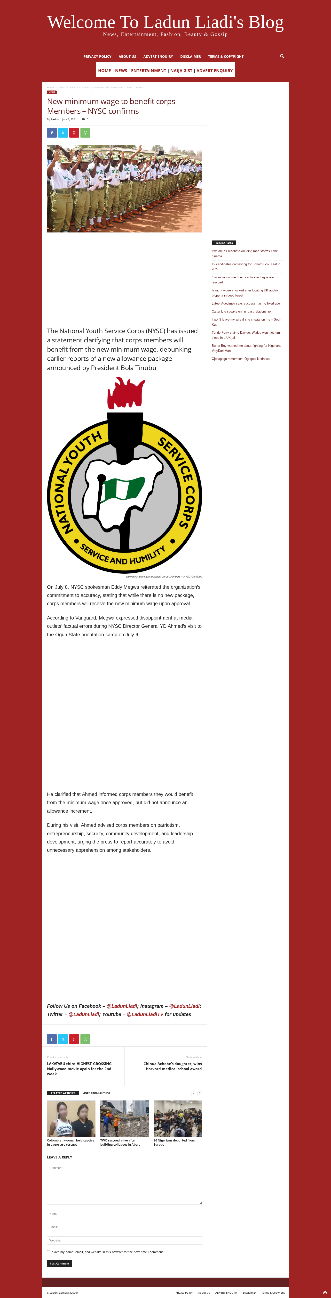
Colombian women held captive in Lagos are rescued (70, 1142)
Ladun (55, 119)
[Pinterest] (74, 133)
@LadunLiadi (122, 1006)
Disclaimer (190, 56)
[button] (282, 56)
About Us (127, 56)
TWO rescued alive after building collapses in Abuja (120, 1142)
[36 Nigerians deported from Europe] (178, 1118)
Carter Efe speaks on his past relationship (241, 311)
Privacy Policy (97, 56)
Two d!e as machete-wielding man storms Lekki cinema (245, 253)
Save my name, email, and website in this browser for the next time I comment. (108, 1252)
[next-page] (199, 1093)
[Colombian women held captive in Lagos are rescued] (71, 1118)
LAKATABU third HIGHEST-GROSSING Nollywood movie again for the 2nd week (79, 1068)
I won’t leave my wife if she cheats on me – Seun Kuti (246, 322)
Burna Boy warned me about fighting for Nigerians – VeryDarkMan (248, 348)
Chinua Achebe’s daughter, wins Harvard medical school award (172, 1066)
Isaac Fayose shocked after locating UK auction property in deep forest (245, 293)
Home (50, 87)
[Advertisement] (124, 245)
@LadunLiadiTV (145, 1014)
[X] (63, 133)
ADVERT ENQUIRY (158, 56)
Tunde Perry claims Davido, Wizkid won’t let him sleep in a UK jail (246, 335)
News (61, 87)
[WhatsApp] (85, 133)
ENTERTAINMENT (148, 70)
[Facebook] (52, 133)
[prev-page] (193, 1093)
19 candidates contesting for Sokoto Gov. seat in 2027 (246, 266)
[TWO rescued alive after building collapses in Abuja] (124, 1118)
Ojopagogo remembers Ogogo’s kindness (241, 359)
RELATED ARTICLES (63, 1093)
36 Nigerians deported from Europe (174, 1142)
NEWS (121, 70)
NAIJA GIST (181, 70)
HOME (104, 70)
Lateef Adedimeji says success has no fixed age (246, 303)
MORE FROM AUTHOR (96, 1093)
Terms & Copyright (226, 56)
